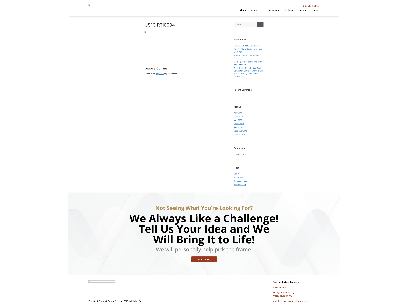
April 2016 (238, 113)
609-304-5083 (311, 6)
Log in (236, 174)
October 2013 (239, 116)
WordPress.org (240, 185)
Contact (316, 10)
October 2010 (239, 134)
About (243, 10)
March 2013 (239, 124)
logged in (160, 74)
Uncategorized (240, 154)
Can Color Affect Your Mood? (246, 46)
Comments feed (240, 181)
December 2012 (240, 131)
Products (255, 10)
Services (272, 10)
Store (301, 10)
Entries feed (239, 177)
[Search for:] (245, 24)
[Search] (260, 24)
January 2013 (239, 127)
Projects (289, 10)
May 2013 (238, 120)
